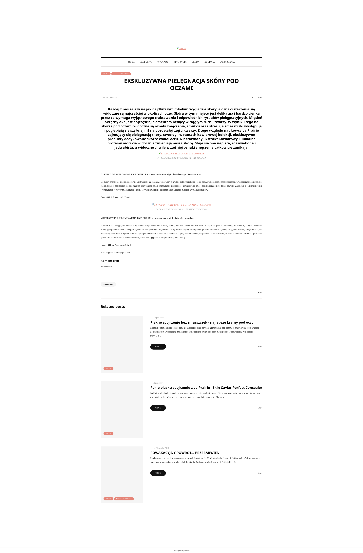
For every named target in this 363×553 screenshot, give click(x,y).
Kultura (209, 62)
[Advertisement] (181, 20)
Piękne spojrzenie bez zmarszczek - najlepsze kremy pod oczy (202, 322)
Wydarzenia (227, 62)
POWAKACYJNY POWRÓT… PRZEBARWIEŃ (185, 452)
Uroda (195, 62)
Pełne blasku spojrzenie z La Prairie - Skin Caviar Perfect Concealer (206, 387)
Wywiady (162, 62)
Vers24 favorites (121, 74)
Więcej (158, 347)
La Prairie (108, 284)
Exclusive (146, 62)
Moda (131, 62)
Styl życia (180, 62)
